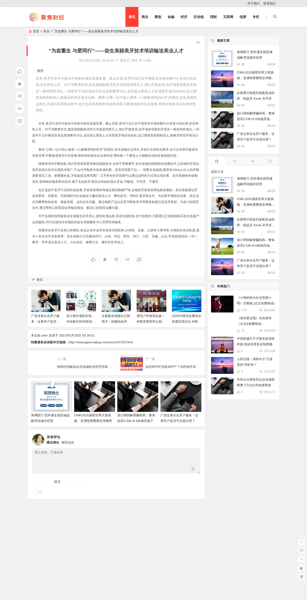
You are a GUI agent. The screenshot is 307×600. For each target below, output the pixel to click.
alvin (44, 335)
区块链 (199, 17)
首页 (36, 31)
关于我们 (253, 3)
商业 (145, 17)
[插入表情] (193, 469)
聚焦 (158, 17)
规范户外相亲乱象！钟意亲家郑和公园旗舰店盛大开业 (151, 321)
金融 (171, 17)
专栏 (256, 17)
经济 (184, 17)
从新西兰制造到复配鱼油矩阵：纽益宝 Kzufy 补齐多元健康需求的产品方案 (256, 98)
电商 (243, 17)
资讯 (132, 17)
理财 (213, 17)
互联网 (228, 17)
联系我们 (269, 3)
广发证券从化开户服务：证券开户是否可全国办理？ (45, 321)
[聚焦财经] (47, 21)
